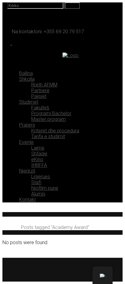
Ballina (9, 227)
